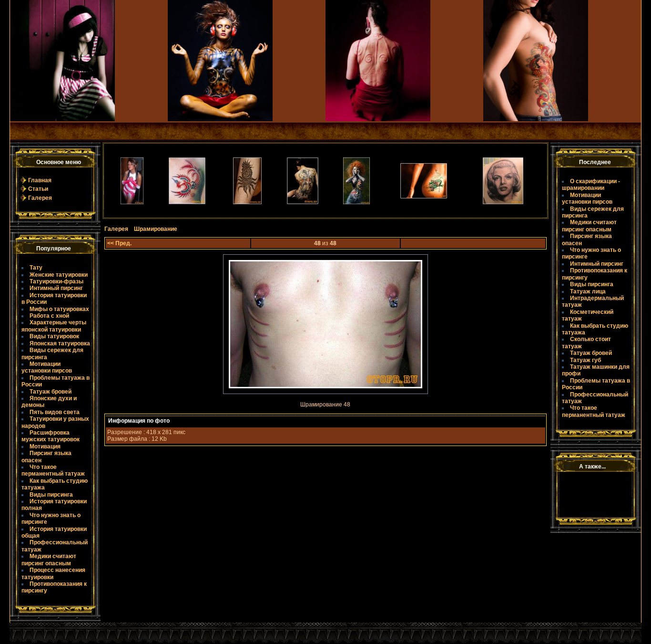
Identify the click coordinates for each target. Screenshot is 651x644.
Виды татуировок (54, 336)
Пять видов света (55, 412)
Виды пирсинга (51, 494)
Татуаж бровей (50, 391)
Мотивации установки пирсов (46, 367)
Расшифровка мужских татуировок (50, 436)
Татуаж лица (588, 291)
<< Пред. (119, 243)
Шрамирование (155, 229)
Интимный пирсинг (56, 288)
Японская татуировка (60, 343)
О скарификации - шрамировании (591, 184)
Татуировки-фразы (56, 281)
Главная (39, 180)
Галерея (40, 198)
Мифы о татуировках (59, 309)
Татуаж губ (585, 360)
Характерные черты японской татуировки (53, 325)
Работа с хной (49, 315)
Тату (36, 267)
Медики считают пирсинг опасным (48, 559)
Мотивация (45, 446)
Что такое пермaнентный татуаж (53, 470)
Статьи (38, 189)
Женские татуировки (59, 274)
